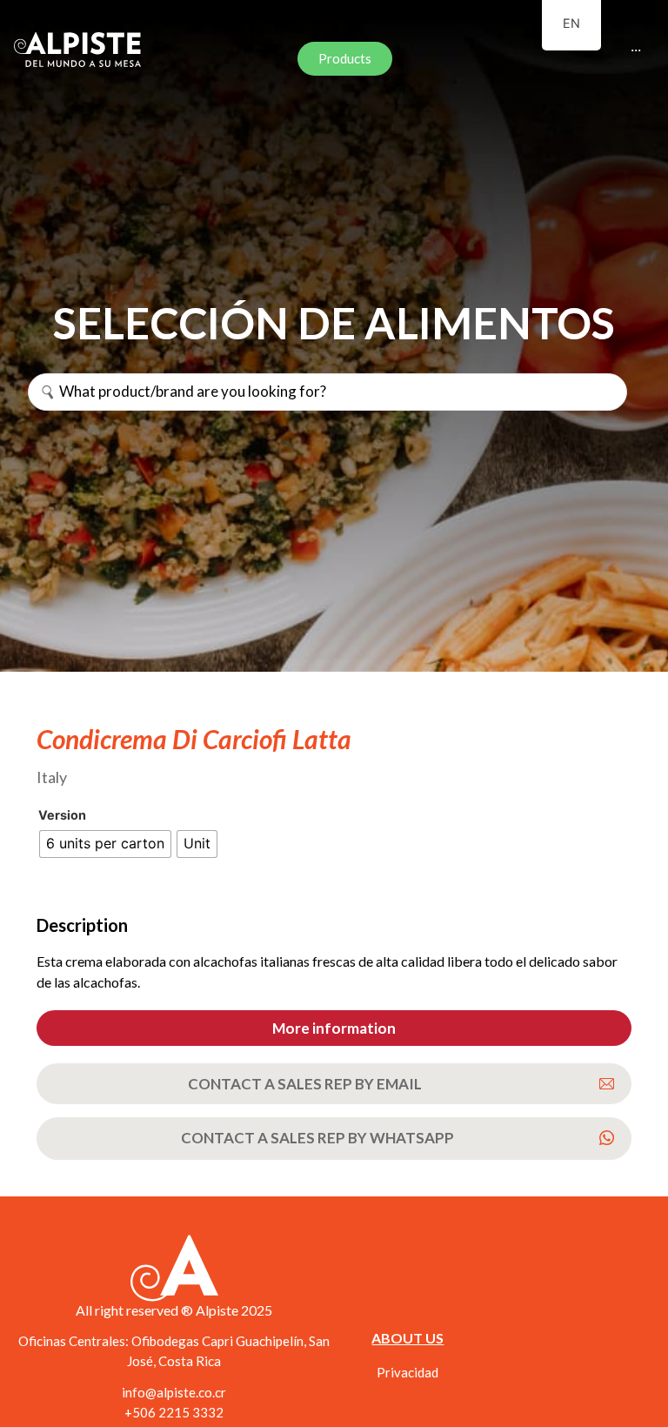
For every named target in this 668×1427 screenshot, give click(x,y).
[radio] (105, 844)
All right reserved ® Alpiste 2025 (174, 1310)
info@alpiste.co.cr (174, 1392)
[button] (334, 1028)
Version (62, 815)
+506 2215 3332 (174, 1412)
